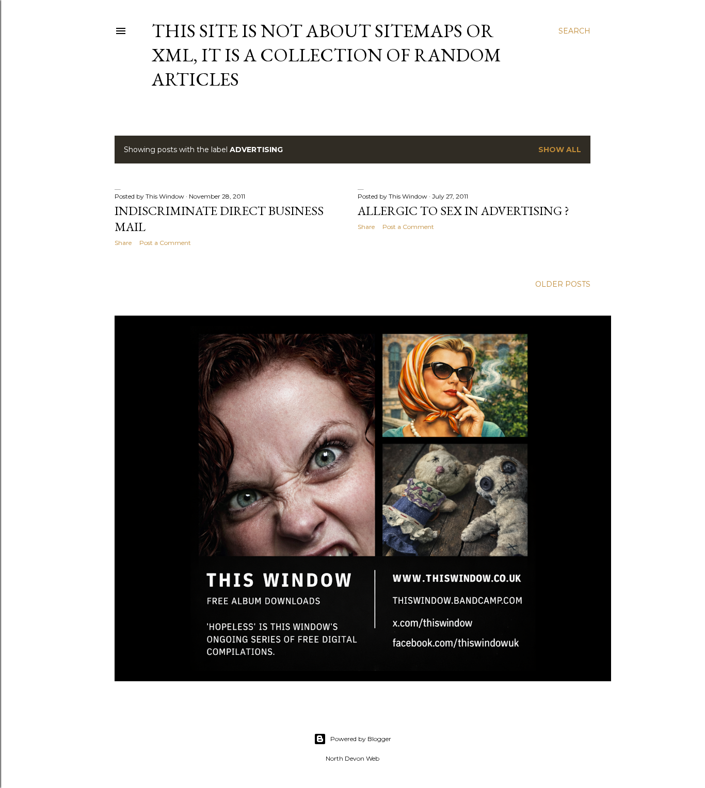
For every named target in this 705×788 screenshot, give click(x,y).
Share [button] (123, 243)
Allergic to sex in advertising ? (463, 211)
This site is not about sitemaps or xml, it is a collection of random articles (326, 55)
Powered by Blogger (360, 739)
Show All (559, 149)
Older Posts (562, 284)
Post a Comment (165, 243)
